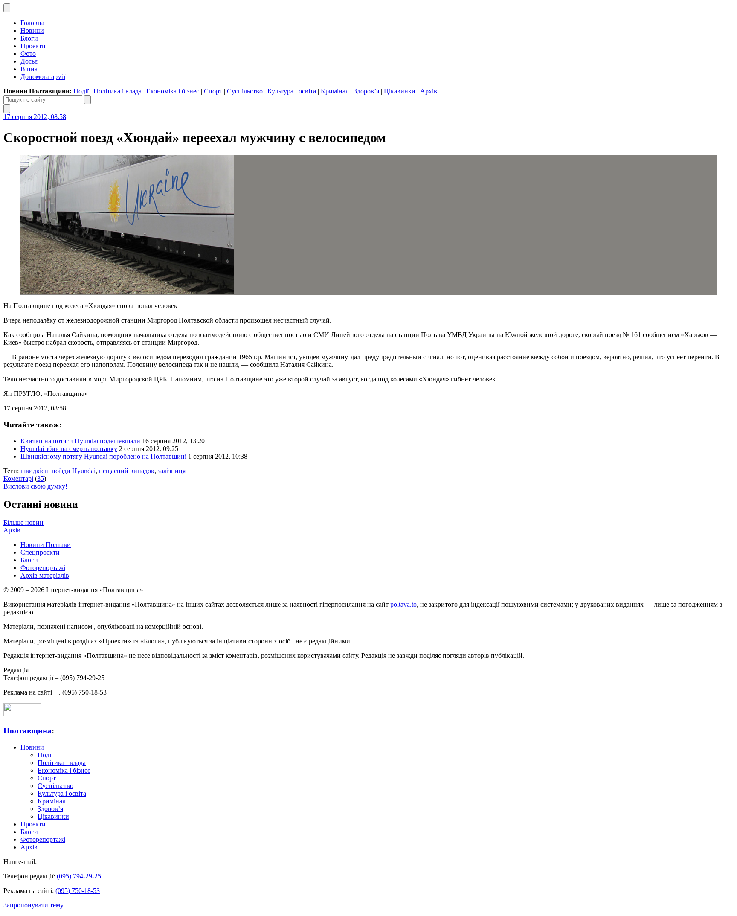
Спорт (213, 91)
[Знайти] (87, 99)
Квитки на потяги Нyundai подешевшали (80, 441)
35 (40, 478)
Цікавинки (399, 91)
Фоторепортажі (42, 567)
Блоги (29, 38)
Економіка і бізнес (172, 91)
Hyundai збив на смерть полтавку (68, 448)
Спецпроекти (40, 552)
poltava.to (403, 604)
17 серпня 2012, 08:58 (34, 116)
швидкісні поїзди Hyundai (58, 470)
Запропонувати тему (33, 905)
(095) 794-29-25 (79, 876)
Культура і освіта (291, 91)
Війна (29, 69)
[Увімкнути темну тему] (6, 7)
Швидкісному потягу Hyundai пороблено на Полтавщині (103, 456)
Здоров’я (366, 91)
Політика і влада (117, 91)
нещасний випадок (126, 470)
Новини (32, 30)
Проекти (33, 45)
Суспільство (245, 91)
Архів (428, 91)
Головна (32, 22)
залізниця (172, 470)
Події (81, 91)
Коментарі (18, 478)
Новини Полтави (45, 544)
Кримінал (335, 91)
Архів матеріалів (44, 575)
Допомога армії (42, 76)
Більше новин (23, 522)
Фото (28, 53)
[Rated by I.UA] (22, 714)
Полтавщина (27, 730)
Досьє (29, 61)
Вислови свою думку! (35, 486)
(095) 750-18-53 (77, 890)
